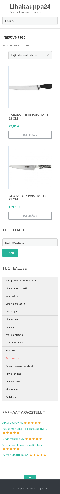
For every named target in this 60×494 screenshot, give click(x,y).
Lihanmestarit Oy (13, 439)
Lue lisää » (30, 135)
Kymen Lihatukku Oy (15, 455)
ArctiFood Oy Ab (12, 422)
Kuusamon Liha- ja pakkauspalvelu (24, 429)
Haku (10, 252)
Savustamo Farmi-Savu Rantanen (23, 445)
